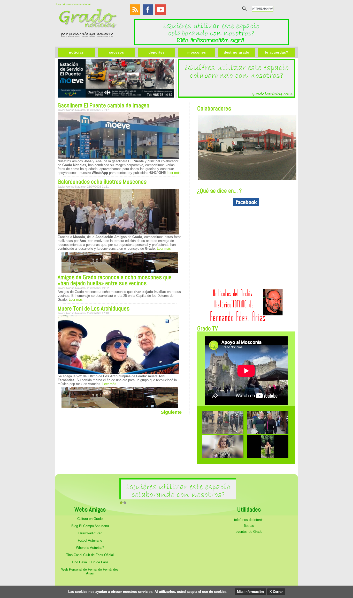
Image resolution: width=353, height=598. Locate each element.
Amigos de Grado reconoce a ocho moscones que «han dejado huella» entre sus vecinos (115, 280)
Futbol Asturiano (90, 540)
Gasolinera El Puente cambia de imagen (103, 105)
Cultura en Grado (90, 519)
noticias (76, 52)
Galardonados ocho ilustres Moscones (102, 182)
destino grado (236, 52)
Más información (250, 592)
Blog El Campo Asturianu (90, 526)
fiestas (249, 526)
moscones (196, 52)
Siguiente (171, 412)
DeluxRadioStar (90, 533)
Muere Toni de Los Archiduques (93, 308)
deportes (157, 52)
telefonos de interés (249, 520)
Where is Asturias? (90, 548)
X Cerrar (276, 592)
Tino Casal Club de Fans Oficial (90, 555)
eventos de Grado (249, 532)
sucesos (116, 52)
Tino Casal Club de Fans (90, 562)
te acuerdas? (276, 52)
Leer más (173, 173)
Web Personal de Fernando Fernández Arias (90, 571)
